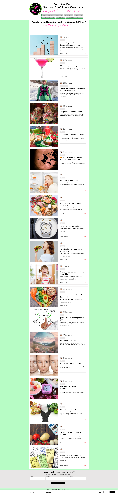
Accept (112, 492)
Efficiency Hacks (45, 30)
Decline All (106, 492)
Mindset (37, 30)
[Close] (116, 492)
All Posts (32, 30)
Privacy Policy (48, 492)
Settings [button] (100, 492)
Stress (63, 30)
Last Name (48, 476)
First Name (32, 476)
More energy (69, 30)
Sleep (58, 30)
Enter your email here (68, 476)
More (76, 30)
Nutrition (53, 30)
